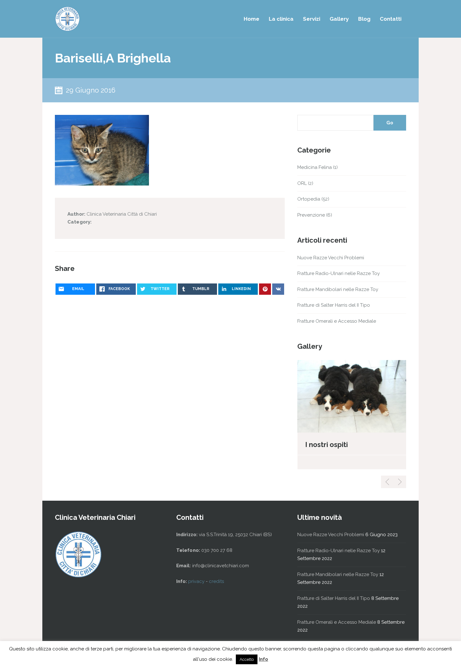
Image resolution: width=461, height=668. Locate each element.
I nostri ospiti (326, 444)
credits (216, 581)
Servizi (311, 19)
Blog (364, 19)
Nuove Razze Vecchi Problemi (330, 258)
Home (251, 19)
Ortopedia (308, 199)
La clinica (281, 19)
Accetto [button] (247, 659)
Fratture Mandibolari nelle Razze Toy (337, 289)
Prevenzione (311, 215)
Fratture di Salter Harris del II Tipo (333, 305)
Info (263, 659)
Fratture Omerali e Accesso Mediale (336, 321)
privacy (197, 581)
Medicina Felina (314, 167)
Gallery (339, 19)
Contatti (390, 19)
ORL (302, 183)
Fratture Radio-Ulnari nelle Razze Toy (338, 273)
